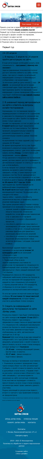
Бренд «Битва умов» (13, 419)
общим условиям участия (25, 30)
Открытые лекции (31, 419)
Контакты (32, 423)
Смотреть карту (21, 436)
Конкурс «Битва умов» (16, 423)
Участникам (26, 24)
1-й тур (36, 24)
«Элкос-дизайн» (22, 454)
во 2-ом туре (27, 337)
